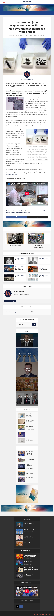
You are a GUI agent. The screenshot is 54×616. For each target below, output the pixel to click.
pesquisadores (26, 212)
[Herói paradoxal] (22, 421)
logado (16, 312)
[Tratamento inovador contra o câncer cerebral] (22, 466)
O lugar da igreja (30, 439)
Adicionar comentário (40, 35)
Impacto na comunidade (29, 454)
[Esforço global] (22, 473)
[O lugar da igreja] (22, 440)
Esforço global (29, 473)
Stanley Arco (28, 356)
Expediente (44, 614)
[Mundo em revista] (22, 479)
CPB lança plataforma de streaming (19, 270)
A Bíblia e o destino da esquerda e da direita (30, 556)
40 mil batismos (30, 459)
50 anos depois (43, 269)
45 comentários (27, 558)
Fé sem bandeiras (30, 432)
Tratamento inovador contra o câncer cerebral (30, 467)
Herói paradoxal (30, 420)
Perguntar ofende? (29, 574)
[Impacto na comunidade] (22, 453)
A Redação (13, 35)
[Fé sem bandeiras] (22, 434)
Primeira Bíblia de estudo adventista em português (31, 568)
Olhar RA (28, 451)
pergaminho (17, 212)
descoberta (10, 212)
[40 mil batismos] (22, 460)
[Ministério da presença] (22, 427)
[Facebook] (21, 606)
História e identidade (18, 277)
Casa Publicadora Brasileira (29, 613)
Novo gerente (27, 368)
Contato (49, 614)
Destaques (17, 258)
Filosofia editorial (38, 614)
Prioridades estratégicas (27, 354)
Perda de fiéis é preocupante (28, 562)
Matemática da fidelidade (30, 414)
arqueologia (17, 211)
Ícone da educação (44, 259)
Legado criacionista (18, 260)
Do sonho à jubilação (27, 339)
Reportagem (41, 268)
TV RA (32, 451)
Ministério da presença (29, 427)
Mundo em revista (30, 479)
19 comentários (27, 570)
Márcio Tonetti (28, 341)
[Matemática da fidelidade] (22, 415)
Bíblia (44, 211)
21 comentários (27, 564)
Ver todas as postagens (10, 301)
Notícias (27, 20)
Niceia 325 (27, 383)
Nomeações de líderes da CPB (27, 397)
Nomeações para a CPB (44, 277)
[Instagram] (17, 606)
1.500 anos (9, 211)
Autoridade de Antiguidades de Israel (31, 211)
